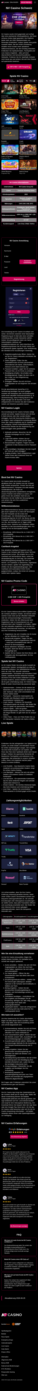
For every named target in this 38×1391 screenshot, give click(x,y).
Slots (31, 81)
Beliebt (4, 81)
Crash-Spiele (21, 80)
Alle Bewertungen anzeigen (19, 1226)
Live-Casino (12, 80)
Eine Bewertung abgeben (19, 1136)
